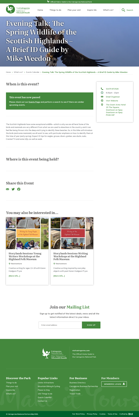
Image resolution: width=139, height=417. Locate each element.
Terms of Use (112, 414)
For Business (78, 378)
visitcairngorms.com (81, 350)
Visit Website (112, 100)
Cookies (102, 414)
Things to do (55, 10)
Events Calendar (32, 72)
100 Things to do (45, 394)
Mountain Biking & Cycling (49, 386)
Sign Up (91, 325)
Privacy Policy (92, 414)
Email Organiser (113, 97)
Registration (75, 390)
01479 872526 (112, 89)
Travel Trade (75, 394)
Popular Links (48, 378)
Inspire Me (92, 10)
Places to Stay (44, 390)
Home (40, 10)
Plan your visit (74, 10)
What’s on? (108, 10)
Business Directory (78, 382)
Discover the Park (18, 378)
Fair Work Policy (78, 414)
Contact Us (42, 401)
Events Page (34, 102)
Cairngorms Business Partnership (84, 386)
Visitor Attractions (46, 382)
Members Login (112, 384)
